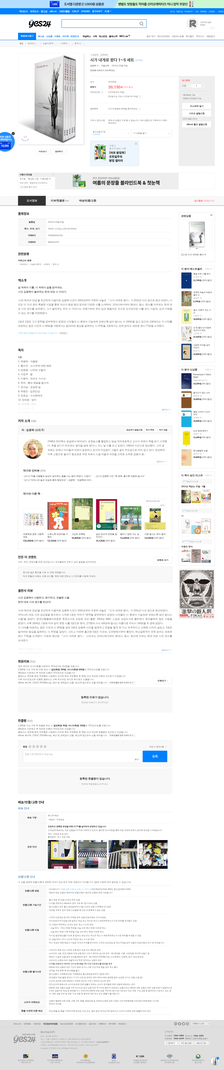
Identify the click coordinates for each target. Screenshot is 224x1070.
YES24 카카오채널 (175, 1023)
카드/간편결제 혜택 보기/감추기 (139, 109)
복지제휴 (112, 1024)
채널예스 (87, 36)
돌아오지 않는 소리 (201, 393)
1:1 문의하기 (172, 1043)
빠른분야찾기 (27, 36)
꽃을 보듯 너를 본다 (202, 274)
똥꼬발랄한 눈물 (200, 451)
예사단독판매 (163, 36)
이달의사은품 (178, 36)
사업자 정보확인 (102, 1042)
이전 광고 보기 (210, 28)
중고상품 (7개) (98, 133)
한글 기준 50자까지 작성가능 (39, 754)
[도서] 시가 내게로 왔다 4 (193, 254)
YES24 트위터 (183, 1023)
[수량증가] (203, 86)
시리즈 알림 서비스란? (199, 119)
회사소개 (17, 1024)
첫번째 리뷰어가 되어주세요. (102, 70)
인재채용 (27, 1024)
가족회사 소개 (200, 1024)
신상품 (49, 36)
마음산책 (105, 66)
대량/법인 (210, 36)
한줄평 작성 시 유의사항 (165, 746)
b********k (187, 541)
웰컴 (21, 43)
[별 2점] (29, 746)
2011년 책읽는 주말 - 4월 (193, 486)
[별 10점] (44, 746)
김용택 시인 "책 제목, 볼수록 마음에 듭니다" (120, 476)
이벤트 (57, 36)
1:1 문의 (85, 889)
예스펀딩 (103, 36)
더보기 (207, 269)
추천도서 (200, 36)
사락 (95, 36)
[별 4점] (33, 746)
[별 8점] (41, 746)
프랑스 (115, 153)
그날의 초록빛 (78, 534)
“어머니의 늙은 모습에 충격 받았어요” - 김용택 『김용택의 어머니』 (59, 480)
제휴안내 (102, 1024)
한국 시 (78, 43)
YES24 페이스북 (179, 1023)
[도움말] (102, 92)
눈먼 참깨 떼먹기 (200, 431)
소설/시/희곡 (48, 43)
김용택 (93, 66)
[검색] (141, 24)
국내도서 (31, 43)
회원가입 (179, 11)
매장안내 (75, 36)
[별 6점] (37, 746)
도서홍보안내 (80, 1024)
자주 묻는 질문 (187, 1043)
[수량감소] (189, 86)
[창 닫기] (135, 144)
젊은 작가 (150, 36)
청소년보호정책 (66, 1024)
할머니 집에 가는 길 (129, 534)
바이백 (65, 36)
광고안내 (92, 1024)
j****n (185, 511)
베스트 (41, 36)
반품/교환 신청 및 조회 (71, 889)
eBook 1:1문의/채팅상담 (195, 1038)
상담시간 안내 (202, 1043)
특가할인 (190, 36)
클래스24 (113, 36)
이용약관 (37, 1024)
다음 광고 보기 (213, 28)
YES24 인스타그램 (187, 1023)
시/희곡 (64, 43)
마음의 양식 (187, 546)
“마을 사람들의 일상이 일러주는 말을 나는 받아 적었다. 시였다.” (58, 476)
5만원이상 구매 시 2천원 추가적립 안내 (140, 96)
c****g (185, 481)
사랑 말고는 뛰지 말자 (155, 534)
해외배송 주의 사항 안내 (196, 95)
